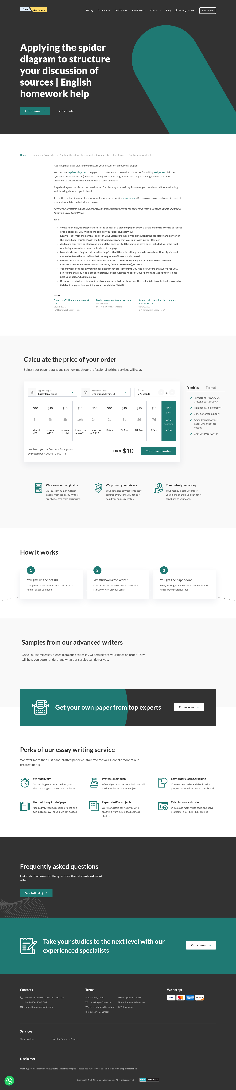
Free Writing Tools (94, 997)
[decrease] (161, 392)
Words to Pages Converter (98, 1002)
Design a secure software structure (113, 300)
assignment (160, 172)
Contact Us (156, 10)
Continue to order (158, 451)
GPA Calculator (126, 1007)
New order (207, 10)
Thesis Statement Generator (132, 1002)
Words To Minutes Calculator (100, 1007)
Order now (32, 111)
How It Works (139, 10)
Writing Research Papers (65, 1039)
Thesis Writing (27, 1039)
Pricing (89, 10)
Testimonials (104, 10)
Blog (168, 10)
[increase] (172, 392)
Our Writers (121, 10)
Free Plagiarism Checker (130, 997)
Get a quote (66, 111)
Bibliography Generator (97, 1011)
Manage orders (186, 10)
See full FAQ (34, 893)
